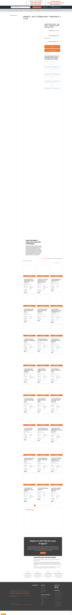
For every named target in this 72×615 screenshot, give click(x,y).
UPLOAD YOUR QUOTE (37, 7)
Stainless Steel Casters (37, 10)
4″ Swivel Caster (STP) (56, 65)
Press (42, 598)
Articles (60, 10)
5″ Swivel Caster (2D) (48, 72)
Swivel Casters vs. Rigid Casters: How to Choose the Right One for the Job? (58, 593)
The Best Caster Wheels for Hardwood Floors (58, 605)
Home (42, 258)
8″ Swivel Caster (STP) (56, 87)
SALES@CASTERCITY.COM (55, 3)
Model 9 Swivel (46, 338)
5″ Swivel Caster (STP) (56, 72)
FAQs (41, 592)
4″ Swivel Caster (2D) (48, 65)
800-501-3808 (36, 3)
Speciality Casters (55, 10)
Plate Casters (15, 10)
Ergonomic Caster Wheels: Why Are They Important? (58, 602)
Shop (11, 10)
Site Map (42, 604)
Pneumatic (44, 10)
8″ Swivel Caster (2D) (48, 87)
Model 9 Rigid (45, 457)
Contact (42, 605)
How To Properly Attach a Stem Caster (58, 599)
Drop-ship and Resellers (44, 597)
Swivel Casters (29, 278)
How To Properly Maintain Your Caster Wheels (58, 596)
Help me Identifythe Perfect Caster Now (45, 7)
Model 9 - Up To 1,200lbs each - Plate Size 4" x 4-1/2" (61, 487)
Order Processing (43, 590)
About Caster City (43, 596)
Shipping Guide (43, 591)
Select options (29, 305)
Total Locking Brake (30, 10)
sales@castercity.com (15, 596)
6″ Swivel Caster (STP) (56, 79)
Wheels (25, 10)
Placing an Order (43, 589)
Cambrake (32, 427)
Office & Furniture (49, 10)
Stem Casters (21, 10)
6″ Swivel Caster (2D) (48, 79)
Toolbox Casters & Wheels (41, 338)
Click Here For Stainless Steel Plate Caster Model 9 (52, 47)
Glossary (42, 599)
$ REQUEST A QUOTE (57, 7)
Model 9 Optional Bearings (27, 427)
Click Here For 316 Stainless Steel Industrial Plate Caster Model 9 (52, 50)
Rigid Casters (56, 278)
